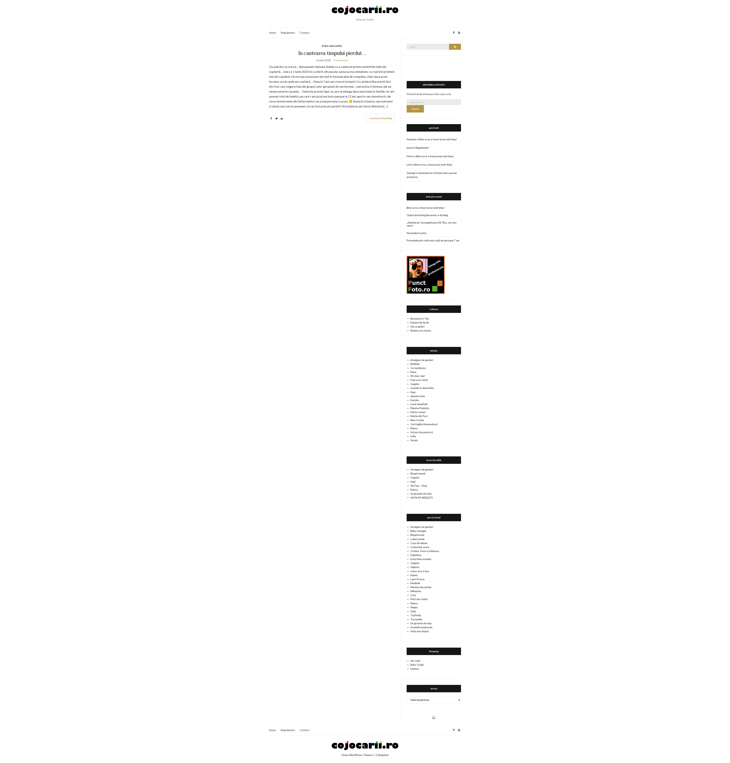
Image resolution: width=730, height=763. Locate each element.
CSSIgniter (382, 755)
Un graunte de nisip (421, 493)
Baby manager (418, 530)
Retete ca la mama (420, 330)
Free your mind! (419, 380)
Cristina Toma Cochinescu (424, 551)
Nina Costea (417, 420)
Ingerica (414, 567)
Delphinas (415, 555)
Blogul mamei (417, 473)
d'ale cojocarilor (332, 45)
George (411, 172)
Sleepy (414, 607)
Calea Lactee (417, 539)
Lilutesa (414, 668)
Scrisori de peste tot (421, 432)
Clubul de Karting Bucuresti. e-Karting (427, 215)
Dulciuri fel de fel (419, 322)
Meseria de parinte (420, 587)
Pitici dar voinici (419, 599)
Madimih (415, 583)
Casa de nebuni (418, 543)
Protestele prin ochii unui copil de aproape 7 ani (433, 240)
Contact (304, 32)
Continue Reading (380, 118)
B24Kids (415, 364)
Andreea (411, 139)
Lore (409, 164)
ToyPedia (415, 615)
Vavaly (414, 440)
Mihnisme (415, 591)
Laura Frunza (417, 579)
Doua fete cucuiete (420, 559)
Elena (413, 372)
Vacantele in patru (417, 233)
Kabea (413, 575)
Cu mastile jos (418, 368)
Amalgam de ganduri (421, 360)
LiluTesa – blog (418, 485)
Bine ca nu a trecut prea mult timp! (438, 139)
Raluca (414, 428)
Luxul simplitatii (419, 404)
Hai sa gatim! (417, 326)
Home (272, 32)
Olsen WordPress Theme (356, 755)
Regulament (288, 32)
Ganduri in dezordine (422, 387)
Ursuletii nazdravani (421, 627)
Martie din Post (419, 416)
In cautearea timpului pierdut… (332, 53)
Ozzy (413, 595)
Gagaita (414, 383)
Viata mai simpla (419, 631)
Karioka (414, 400)
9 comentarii (340, 60)
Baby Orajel (417, 664)
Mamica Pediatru (419, 408)
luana (410, 147)
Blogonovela (417, 534)
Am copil (415, 660)
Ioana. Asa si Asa (419, 571)
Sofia (413, 436)
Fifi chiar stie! (417, 376)
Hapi (413, 392)
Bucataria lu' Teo (419, 318)
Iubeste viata (417, 396)
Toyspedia (416, 619)
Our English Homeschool (423, 424)
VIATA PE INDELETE (421, 497)
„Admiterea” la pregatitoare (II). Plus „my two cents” (432, 224)
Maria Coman (417, 412)
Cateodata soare (419, 547)
